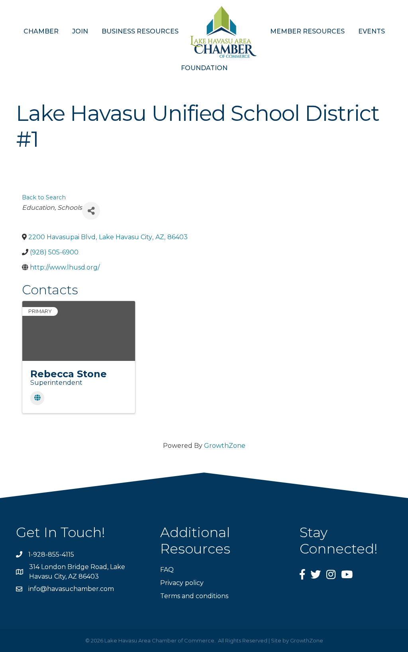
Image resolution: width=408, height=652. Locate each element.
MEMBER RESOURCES (307, 31)
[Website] (37, 398)
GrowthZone (224, 445)
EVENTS (371, 31)
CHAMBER (41, 31)
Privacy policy (182, 583)
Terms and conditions (194, 596)
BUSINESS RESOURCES (140, 31)
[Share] (91, 211)
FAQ (167, 569)
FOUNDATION (204, 68)
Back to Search (44, 197)
